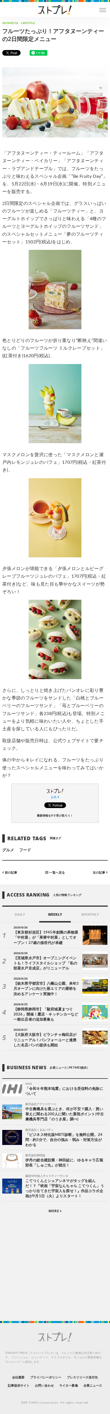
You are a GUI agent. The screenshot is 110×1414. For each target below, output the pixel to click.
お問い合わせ (44, 1385)
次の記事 (99, 872)
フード (25, 850)
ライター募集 (68, 1385)
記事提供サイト (19, 1385)
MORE (54, 1211)
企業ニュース (92, 1385)
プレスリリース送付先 (82, 1377)
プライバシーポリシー (45, 1377)
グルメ (8, 850)
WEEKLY (55, 914)
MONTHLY (90, 914)
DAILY (20, 914)
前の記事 (10, 872)
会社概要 (18, 1377)
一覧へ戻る (56, 872)
